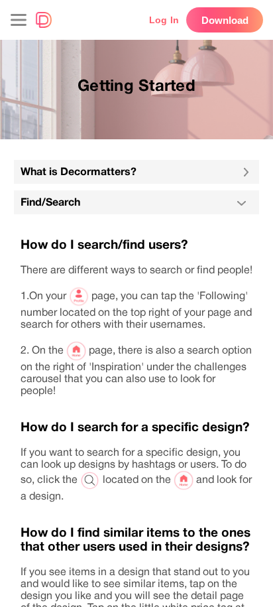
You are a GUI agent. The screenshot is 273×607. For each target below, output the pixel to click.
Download (224, 20)
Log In (164, 20)
